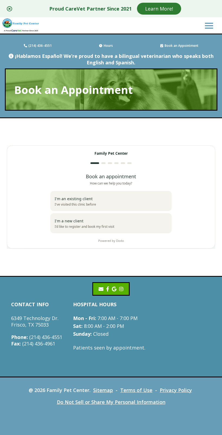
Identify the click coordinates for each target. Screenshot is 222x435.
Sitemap (103, 390)
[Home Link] (21, 25)
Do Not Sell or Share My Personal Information (111, 402)
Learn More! (159, 8)
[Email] (101, 289)
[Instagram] (121, 289)
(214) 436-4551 (40, 45)
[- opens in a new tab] (107, 289)
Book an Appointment (181, 45)
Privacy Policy (176, 390)
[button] (209, 25)
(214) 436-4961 (33, 343)
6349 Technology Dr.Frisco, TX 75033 (34, 321)
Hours (108, 45)
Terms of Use (136, 390)
